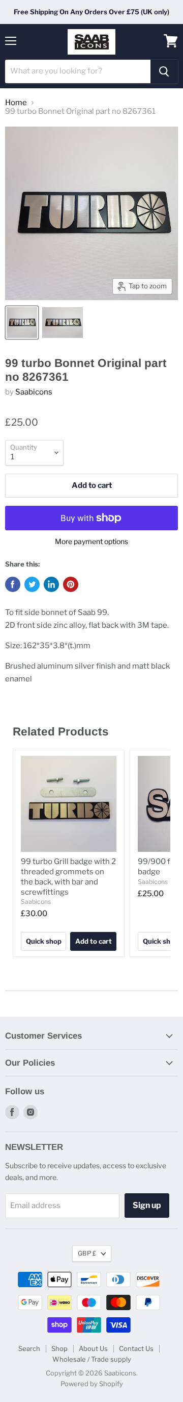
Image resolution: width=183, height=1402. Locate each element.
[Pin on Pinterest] (70, 584)
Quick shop (44, 941)
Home (16, 103)
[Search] (164, 71)
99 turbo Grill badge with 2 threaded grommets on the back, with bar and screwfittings (68, 876)
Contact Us (136, 1348)
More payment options (91, 541)
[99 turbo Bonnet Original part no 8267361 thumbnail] (22, 322)
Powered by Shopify (91, 1384)
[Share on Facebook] (12, 584)
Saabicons (33, 392)
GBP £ (87, 1253)
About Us (93, 1348)
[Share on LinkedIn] (51, 584)
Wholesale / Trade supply (91, 1359)
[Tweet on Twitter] (32, 584)
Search (29, 1348)
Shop (59, 1348)
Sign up (147, 1205)
